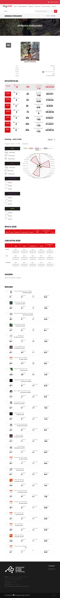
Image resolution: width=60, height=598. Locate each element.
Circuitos (37, 6)
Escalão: (7, 154)
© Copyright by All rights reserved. (17, 595)
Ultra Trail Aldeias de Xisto (20, 490)
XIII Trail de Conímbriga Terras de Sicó (23, 313)
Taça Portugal (46, 6)
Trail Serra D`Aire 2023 (19, 302)
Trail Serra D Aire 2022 (19, 324)
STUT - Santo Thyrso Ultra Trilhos (22, 390)
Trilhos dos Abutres (19, 479)
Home (15, 6)
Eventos (54, 6)
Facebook (52, 569)
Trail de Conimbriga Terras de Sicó (22, 379)
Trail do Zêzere (21, 446)
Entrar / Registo (54, 2)
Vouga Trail (21, 335)
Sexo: (6, 157)
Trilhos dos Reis (19, 435)
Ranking (30, 6)
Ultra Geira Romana (19, 468)
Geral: (6, 151)
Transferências (22, 6)
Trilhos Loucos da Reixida (20, 546)
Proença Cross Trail (20, 402)
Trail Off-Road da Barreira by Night (23, 291)
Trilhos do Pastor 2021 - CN (20, 368)
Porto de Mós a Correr (49, 71)
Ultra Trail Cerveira (19, 512)
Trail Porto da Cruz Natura (20, 357)
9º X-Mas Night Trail (20, 346)
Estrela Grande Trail (19, 413)
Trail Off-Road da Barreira (20, 424)
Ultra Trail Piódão (18, 524)
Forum (5, 11)
